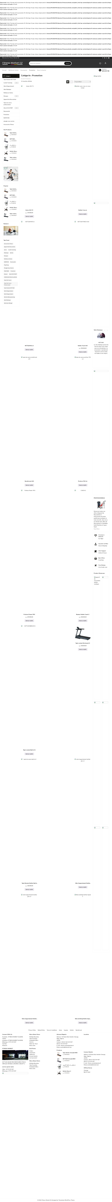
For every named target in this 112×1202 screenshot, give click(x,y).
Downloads (32, 1052)
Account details (33, 1056)
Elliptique (6, 252)
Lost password (33, 1058)
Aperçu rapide (29, 216)
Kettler (11, 252)
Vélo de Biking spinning (9, 297)
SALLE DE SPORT (8, 108)
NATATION (6, 118)
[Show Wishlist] (101, 63)
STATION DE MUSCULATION (10, 277)
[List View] (71, 81)
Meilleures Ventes (8, 92)
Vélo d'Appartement (9, 86)
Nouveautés (7, 111)
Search (68, 63)
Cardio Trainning (8, 82)
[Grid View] (67, 81)
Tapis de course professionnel (8, 103)
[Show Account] (105, 63)
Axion (5, 249)
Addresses (32, 1054)
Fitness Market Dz (46, 1200)
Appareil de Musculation (10, 99)
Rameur (6, 274)
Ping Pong (6, 264)
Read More (96, 529)
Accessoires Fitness (9, 124)
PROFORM (6, 271)
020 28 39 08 (105, 71)
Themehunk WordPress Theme (67, 1200)
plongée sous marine (9, 121)
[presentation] (105, 330)
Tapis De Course (7, 280)
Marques (6, 96)
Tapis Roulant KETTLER (10, 79)
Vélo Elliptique (7, 89)
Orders (31, 1051)
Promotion (6, 114)
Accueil (23, 78)
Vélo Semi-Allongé (8, 303)
